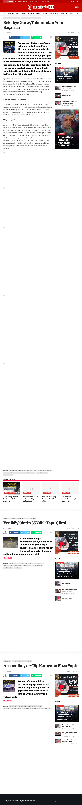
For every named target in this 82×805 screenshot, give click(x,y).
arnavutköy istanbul (29, 472)
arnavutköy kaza (46, 708)
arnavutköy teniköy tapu (24, 563)
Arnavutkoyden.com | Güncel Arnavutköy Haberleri (21, 800)
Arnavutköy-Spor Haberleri (12, 18)
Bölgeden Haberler (30, 518)
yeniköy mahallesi (37, 565)
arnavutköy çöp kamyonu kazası (31, 708)
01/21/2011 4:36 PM (8, 528)
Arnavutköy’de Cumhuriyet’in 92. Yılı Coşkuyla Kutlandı (29, 1)
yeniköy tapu (17, 567)
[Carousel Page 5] (72, 112)
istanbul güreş (8, 474)
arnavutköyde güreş (41, 472)
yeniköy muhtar (8, 567)
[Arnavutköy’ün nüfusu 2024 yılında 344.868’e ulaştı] (58, 103)
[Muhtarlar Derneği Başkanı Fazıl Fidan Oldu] (50, 488)
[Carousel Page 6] (76, 112)
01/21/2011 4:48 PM (8, 32)
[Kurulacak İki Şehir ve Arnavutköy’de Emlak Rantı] (31, 488)
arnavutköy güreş (32, 470)
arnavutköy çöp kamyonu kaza (12, 708)
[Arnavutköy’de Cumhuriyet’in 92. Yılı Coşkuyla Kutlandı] (67, 75)
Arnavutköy (61, 67)
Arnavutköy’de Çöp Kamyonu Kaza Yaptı (40, 665)
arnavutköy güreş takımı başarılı (13, 472)
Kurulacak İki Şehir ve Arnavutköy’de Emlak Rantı (30, 499)
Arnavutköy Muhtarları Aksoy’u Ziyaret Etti (69, 499)
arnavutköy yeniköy (38, 563)
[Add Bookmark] (51, 37)
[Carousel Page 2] (62, 112)
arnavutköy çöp (22, 706)
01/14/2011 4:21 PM (8, 671)
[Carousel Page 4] (69, 112)
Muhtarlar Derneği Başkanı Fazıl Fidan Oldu (49, 499)
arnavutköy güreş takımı (44, 470)
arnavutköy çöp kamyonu (35, 706)
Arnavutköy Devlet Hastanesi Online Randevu (10, 499)
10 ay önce (67, 90)
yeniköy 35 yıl (26, 565)
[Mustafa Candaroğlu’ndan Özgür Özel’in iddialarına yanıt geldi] (58, 88)
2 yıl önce (66, 105)
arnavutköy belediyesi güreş (17, 470)
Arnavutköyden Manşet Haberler (31, 18)
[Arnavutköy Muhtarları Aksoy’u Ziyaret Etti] (70, 488)
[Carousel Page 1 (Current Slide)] (58, 112)
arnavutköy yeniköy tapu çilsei (12, 565)
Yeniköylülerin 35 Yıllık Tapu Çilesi (34, 523)
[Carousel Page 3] (65, 112)
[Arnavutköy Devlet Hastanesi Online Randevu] (11, 488)
